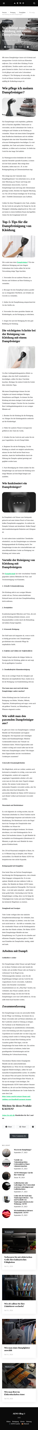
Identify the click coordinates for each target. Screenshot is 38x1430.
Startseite (4, 12)
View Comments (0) (19, 1136)
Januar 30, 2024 (19, 1177)
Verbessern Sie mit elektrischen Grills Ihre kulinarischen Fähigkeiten (18, 1259)
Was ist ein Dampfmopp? (22, 1150)
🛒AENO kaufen (14, 1424)
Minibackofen (9, 1367)
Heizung (29, 1421)
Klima (9, 1421)
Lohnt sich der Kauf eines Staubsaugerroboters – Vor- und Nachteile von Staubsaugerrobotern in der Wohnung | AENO (23, 1200)
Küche (22, 1421)
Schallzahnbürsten (11, 1278)
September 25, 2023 (20, 1169)
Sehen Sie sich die (8, 1115)
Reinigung (12, 12)
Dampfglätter (22, 12)
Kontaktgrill (9, 1232)
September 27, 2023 (20, 1152)
